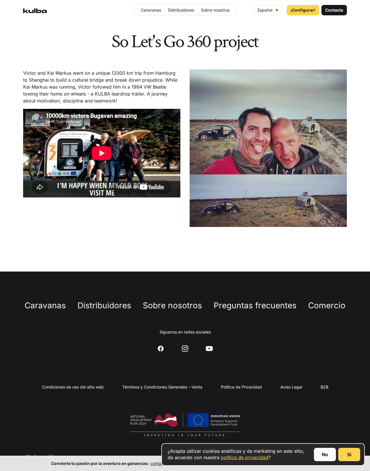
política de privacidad (244, 457)
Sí (349, 454)
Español (265, 10)
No (325, 454)
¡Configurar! (303, 10)
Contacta (334, 10)
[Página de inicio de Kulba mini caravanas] (35, 10)
